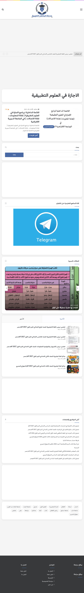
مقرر (20, 511)
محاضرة (34, 511)
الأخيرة (62, 319)
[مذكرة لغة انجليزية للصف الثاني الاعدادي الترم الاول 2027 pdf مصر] (73, 359)
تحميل (35, 507)
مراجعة (27, 511)
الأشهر (22, 319)
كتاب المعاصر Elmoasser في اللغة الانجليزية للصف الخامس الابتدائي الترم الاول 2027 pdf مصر (52, 451)
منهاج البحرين (74, 514)
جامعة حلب (74, 511)
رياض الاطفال (54, 511)
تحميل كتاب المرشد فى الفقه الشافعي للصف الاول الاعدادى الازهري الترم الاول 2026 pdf (54, 433)
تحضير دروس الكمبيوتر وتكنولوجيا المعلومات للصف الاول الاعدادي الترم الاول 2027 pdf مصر (36, 346)
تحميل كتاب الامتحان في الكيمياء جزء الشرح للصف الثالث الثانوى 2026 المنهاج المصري (54, 437)
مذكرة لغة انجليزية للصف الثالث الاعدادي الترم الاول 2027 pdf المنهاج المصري (40, 366)
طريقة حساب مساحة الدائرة (71, 440)
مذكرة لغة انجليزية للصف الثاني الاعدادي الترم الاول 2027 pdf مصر (44, 356)
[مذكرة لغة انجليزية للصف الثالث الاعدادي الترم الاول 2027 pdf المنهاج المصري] (73, 369)
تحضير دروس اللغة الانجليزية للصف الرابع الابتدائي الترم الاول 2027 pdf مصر (41, 327)
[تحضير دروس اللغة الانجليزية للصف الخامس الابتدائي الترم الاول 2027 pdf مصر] (73, 340)
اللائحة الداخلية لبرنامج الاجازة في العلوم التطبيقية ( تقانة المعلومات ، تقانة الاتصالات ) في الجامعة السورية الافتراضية (23, 117)
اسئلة (69, 507)
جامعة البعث (27, 507)
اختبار (76, 507)
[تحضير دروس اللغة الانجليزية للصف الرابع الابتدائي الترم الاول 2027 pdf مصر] (73, 330)
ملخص (14, 511)
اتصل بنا (50, 571)
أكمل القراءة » (33, 135)
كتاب (45, 511)
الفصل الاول (43, 507)
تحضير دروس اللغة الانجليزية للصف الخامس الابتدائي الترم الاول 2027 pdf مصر (50, 54)
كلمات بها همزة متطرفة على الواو (65, 307)
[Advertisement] (42, 35)
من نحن (50, 585)
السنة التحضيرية (53, 507)
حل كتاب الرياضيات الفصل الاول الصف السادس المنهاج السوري (61, 455)
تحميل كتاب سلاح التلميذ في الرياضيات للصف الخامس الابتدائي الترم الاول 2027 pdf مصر (53, 430)
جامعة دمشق (64, 511)
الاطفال (63, 507)
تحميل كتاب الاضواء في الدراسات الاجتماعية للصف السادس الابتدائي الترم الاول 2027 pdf (53, 426)
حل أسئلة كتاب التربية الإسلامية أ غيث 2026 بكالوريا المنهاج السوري (59, 444)
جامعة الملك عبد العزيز (13, 507)
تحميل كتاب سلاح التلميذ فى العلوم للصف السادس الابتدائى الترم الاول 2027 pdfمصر (54, 459)
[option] (42, 288)
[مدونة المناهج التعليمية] (42, 10)
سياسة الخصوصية (47, 581)
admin (36, 109)
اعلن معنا (50, 574)
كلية (40, 511)
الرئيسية (76, 448)
